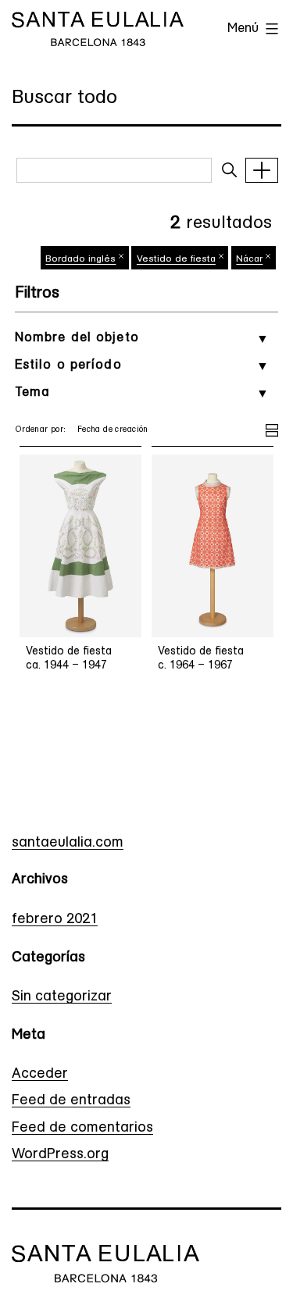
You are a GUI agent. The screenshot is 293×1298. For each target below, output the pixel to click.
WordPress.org (60, 1155)
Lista (272, 428)
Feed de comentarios (82, 1128)
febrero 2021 (55, 920)
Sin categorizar (62, 997)
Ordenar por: (40, 430)
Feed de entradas (71, 1101)
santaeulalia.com (67, 843)
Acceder (40, 1075)
